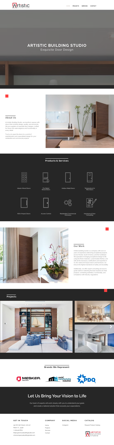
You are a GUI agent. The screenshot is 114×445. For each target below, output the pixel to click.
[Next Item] (111, 326)
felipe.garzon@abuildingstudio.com (24, 433)
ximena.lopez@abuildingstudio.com (24, 435)
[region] (24, 179)
